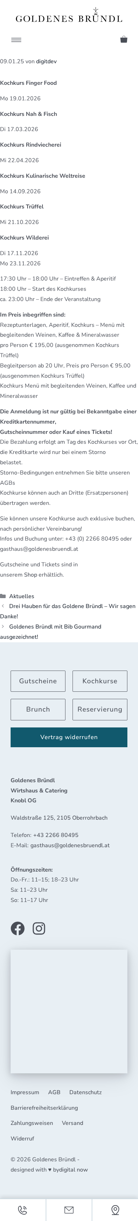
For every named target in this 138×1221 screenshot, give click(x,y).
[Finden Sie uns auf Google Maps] (115, 1210)
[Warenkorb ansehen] (121, 38)
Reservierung (99, 709)
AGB (54, 1092)
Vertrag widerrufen (69, 737)
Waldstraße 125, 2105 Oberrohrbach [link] (59, 818)
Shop (30, 575)
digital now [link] (73, 1170)
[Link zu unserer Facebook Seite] (18, 928)
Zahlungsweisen (32, 1123)
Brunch (38, 709)
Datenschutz (85, 1092)
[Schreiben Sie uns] (69, 1210)
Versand (72, 1123)
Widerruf (22, 1139)
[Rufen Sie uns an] (23, 1210)
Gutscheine (38, 681)
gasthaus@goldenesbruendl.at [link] (70, 845)
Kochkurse (99, 681)
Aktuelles (21, 596)
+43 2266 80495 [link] (56, 835)
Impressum (25, 1092)
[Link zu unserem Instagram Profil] (39, 928)
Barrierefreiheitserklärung (44, 1108)
